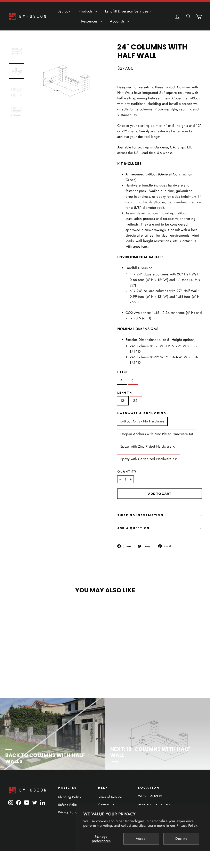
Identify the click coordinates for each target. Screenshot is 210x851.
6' (133, 380)
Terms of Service (110, 797)
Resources (90, 21)
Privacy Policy (68, 812)
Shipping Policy (69, 797)
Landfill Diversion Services (127, 11)
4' (122, 380)
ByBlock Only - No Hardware (142, 421)
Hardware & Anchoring (141, 413)
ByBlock (64, 11)
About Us (118, 21)
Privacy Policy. (187, 825)
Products (86, 11)
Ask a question (133, 528)
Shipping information (140, 515)
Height (124, 372)
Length (124, 392)
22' (135, 400)
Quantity (127, 471)
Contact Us (106, 804)
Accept (141, 838)
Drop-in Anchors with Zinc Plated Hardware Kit (156, 433)
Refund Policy (68, 804)
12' (122, 400)
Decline (181, 838)
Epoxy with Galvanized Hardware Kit (148, 458)
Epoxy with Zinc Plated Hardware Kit (148, 446)
